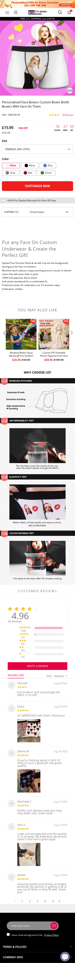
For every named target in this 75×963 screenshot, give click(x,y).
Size (4, 141)
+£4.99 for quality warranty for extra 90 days (31, 200)
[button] (4, 340)
